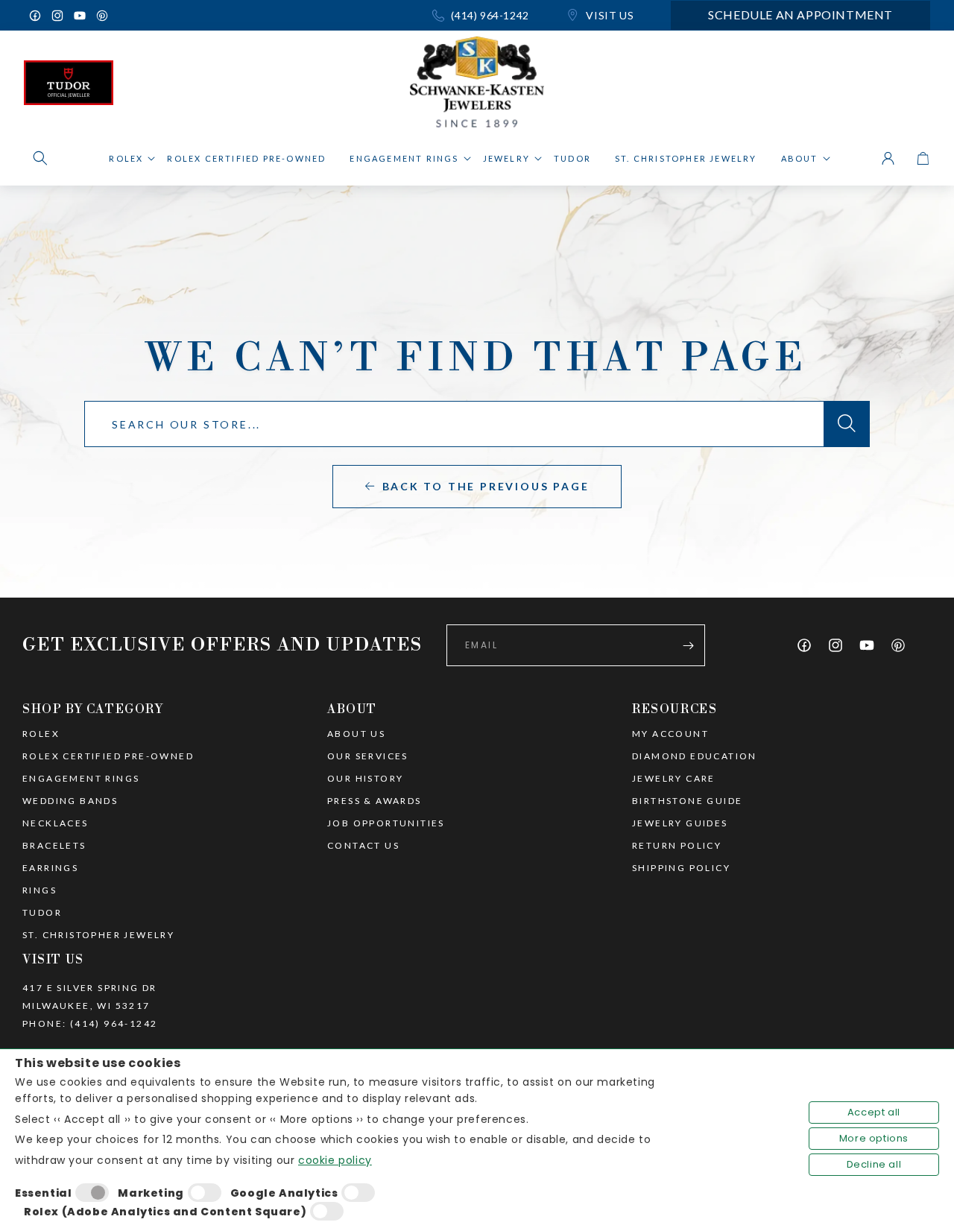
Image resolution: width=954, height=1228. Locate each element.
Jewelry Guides (680, 823)
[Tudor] (68, 86)
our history (365, 778)
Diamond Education (694, 756)
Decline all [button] (874, 1164)
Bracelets (54, 846)
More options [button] (874, 1138)
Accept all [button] (873, 1112)
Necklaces (55, 823)
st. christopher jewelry (98, 935)
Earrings (50, 868)
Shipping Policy (681, 868)
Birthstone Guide (687, 801)
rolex (41, 734)
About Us (356, 734)
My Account (670, 734)
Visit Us (609, 15)
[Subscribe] (688, 645)
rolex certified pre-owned (108, 756)
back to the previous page (486, 486)
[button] (40, 158)
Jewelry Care (674, 778)
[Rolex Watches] (866, 86)
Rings (39, 890)
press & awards (374, 801)
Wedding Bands (70, 801)
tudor (42, 913)
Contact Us (363, 846)
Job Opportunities (386, 823)
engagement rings (80, 778)
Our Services (367, 756)
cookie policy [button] (335, 1160)
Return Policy (676, 846)
